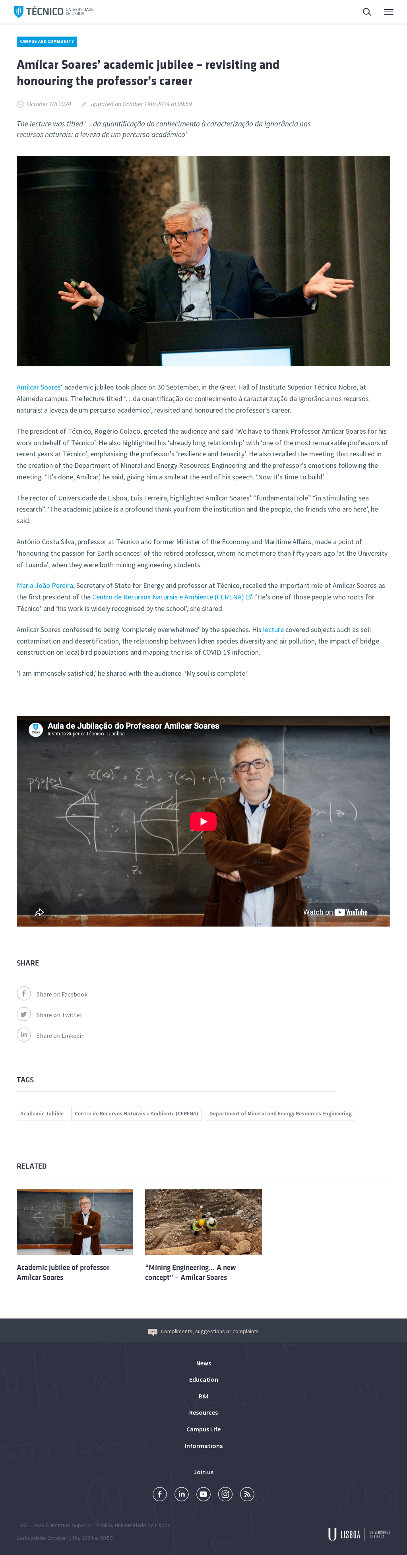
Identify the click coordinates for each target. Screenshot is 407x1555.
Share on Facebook (62, 994)
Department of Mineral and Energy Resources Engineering (280, 1113)
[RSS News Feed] (247, 1495)
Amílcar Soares (39, 387)
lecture (273, 629)
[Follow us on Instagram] (225, 1495)
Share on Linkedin (61, 1035)
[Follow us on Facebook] (159, 1495)
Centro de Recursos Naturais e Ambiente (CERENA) (168, 596)
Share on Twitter (59, 1015)
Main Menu (383, 12)
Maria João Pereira (45, 585)
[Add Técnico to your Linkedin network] (181, 1495)
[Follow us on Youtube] (203, 1495)
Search (362, 12)
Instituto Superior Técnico (81, 1525)
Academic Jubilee (42, 1113)
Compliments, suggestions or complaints (210, 1331)
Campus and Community (47, 41)
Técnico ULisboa (53, 12)
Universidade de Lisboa (143, 1525)
